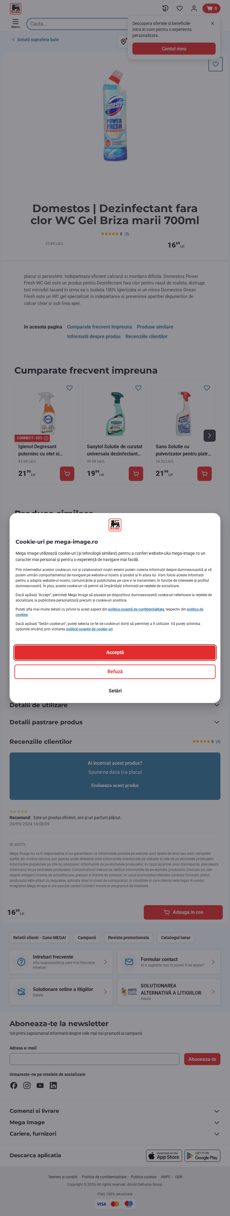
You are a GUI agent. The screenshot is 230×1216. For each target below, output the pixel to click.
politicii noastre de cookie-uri (89, 629)
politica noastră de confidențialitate (136, 609)
